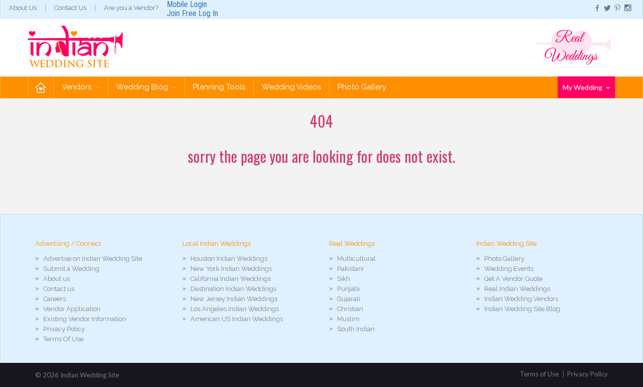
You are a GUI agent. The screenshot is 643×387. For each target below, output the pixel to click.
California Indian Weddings (230, 278)
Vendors (77, 86)
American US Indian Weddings (236, 319)
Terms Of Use (63, 339)
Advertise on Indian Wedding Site (92, 258)
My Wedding (583, 87)
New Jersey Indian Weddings (233, 299)
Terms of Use (539, 373)
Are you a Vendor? (131, 8)
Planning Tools (219, 86)
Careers (54, 299)
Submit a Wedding (71, 268)
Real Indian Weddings (517, 289)
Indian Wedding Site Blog (522, 309)
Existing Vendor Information (84, 319)
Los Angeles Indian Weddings (234, 309)
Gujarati (348, 299)
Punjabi (348, 289)
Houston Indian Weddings (228, 258)
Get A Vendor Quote (513, 278)
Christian (350, 309)
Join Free (181, 13)
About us (56, 278)
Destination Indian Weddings (233, 289)
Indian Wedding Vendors (521, 299)
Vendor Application (71, 309)
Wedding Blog (143, 86)
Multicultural (356, 258)
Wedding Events (508, 268)
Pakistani (350, 268)
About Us (23, 8)
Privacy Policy (64, 329)
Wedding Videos (291, 86)
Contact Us (70, 8)
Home (40, 87)
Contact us (58, 289)
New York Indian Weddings (231, 268)
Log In (208, 13)
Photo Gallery (362, 86)
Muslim (348, 319)
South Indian (356, 329)
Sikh (343, 278)
